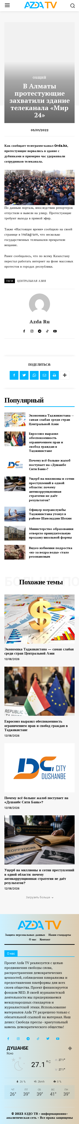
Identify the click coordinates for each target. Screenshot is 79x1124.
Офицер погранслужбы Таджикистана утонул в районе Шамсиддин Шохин (50, 514)
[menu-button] (7, 5)
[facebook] (24, 330)
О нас (32, 939)
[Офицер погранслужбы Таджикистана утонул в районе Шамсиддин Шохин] (14, 514)
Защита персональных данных (25, 934)
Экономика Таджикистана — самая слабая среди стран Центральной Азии (51, 419)
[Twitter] (24, 375)
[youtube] (55, 330)
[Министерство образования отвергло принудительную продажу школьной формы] (14, 533)
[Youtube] (57, 1039)
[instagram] (32, 330)
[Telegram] (28, 1039)
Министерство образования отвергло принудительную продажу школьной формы (51, 533)
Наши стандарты (59, 934)
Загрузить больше (38, 897)
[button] (72, 5)
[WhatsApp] (34, 375)
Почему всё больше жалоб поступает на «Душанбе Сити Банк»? (49, 464)
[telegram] (39, 330)
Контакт (45, 939)
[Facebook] (14, 375)
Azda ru (40, 321)
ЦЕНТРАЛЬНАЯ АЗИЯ (31, 281)
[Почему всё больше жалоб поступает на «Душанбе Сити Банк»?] (14, 464)
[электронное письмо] (44, 375)
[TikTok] (38, 1039)
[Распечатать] (54, 375)
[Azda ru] (39, 304)
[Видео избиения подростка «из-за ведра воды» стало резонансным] (14, 552)
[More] (64, 375)
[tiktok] (47, 330)
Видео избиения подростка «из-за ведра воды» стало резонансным (50, 552)
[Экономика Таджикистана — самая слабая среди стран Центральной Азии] (14, 419)
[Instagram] (18, 1039)
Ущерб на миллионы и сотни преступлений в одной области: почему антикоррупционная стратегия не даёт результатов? (51, 489)
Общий (39, 77)
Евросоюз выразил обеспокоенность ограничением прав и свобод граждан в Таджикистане (46, 442)
